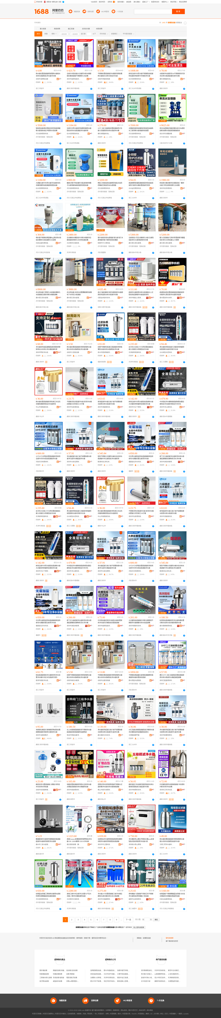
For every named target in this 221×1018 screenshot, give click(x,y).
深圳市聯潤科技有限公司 (136, 790)
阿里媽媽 (113, 1014)
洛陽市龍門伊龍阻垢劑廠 (125, 970)
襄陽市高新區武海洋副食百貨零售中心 (167, 981)
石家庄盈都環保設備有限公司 (167, 899)
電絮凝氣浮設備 (71, 978)
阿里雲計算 (126, 1014)
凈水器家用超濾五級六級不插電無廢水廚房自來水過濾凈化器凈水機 (110, 731)
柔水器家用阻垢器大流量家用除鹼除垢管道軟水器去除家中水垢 (172, 348)
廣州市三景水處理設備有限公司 (43, 844)
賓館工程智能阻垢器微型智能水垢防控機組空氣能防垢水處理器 (110, 184)
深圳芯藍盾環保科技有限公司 (167, 680)
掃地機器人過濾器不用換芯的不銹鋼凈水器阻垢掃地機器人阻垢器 (141, 895)
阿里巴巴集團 (36, 1014)
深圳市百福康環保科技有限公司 (105, 899)
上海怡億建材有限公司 (175, 974)
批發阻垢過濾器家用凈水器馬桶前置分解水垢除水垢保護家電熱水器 (172, 622)
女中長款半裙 (145, 981)
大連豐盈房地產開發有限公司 (178, 981)
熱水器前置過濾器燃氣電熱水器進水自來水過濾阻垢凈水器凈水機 (48, 75)
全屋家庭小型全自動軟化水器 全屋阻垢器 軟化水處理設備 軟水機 (141, 239)
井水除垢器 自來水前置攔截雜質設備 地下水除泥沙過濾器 (79, 293)
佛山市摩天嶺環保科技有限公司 (105, 790)
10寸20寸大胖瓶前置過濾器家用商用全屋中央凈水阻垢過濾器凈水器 (48, 457)
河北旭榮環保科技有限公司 (43, 134)
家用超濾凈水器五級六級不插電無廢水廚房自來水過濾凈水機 (110, 403)
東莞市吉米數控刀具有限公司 (178, 970)
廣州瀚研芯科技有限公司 (105, 735)
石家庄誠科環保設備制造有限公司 (43, 243)
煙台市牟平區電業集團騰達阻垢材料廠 (103, 981)
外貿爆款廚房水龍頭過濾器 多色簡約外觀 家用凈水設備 (172, 786)
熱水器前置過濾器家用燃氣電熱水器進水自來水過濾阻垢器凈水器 (172, 840)
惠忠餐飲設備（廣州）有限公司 (74, 844)
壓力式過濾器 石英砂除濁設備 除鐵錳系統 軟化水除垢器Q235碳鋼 (172, 239)
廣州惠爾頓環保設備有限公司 (167, 626)
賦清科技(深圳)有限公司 (105, 462)
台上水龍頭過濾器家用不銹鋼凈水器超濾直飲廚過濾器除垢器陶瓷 (79, 731)
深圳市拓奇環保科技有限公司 (167, 188)
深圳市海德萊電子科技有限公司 (43, 735)
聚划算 (89, 1014)
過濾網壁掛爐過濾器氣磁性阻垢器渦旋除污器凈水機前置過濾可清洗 (141, 184)
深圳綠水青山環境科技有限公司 (136, 844)
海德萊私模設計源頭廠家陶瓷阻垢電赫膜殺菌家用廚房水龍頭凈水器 (48, 731)
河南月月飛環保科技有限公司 (43, 462)
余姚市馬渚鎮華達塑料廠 (43, 790)
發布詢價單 (169, 938)
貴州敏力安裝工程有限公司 (150, 974)
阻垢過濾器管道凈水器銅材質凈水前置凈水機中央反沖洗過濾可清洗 (48, 676)
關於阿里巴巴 (133, 1010)
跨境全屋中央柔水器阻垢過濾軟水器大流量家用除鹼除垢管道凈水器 (141, 403)
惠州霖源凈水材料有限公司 (167, 298)
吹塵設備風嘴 (57, 974)
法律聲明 (108, 1010)
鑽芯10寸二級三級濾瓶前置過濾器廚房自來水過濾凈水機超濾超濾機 (172, 676)
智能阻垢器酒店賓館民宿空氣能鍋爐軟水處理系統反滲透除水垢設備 (48, 129)
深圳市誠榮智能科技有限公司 (74, 79)
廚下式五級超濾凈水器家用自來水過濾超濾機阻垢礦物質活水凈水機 (172, 457)
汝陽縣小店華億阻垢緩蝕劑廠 (100, 978)
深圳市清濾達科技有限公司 (105, 407)
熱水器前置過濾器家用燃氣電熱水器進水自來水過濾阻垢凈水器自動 (79, 348)
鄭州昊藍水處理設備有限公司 (136, 680)
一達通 (179, 1014)
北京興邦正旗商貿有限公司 (74, 243)
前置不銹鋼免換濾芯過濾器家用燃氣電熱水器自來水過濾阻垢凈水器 (110, 348)
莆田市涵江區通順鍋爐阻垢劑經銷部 (129, 978)
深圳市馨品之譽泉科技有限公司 (136, 298)
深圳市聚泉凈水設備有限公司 (43, 352)
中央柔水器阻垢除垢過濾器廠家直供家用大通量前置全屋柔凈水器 (141, 457)
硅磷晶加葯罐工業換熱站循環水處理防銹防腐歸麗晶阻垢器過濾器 (48, 895)
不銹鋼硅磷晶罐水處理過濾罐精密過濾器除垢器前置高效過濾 (141, 676)
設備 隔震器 (70, 974)
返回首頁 (129, 927)
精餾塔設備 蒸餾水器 (60, 970)
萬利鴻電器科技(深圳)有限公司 (167, 79)
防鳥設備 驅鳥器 (58, 978)
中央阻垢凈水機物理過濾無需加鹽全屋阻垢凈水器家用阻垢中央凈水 (172, 403)
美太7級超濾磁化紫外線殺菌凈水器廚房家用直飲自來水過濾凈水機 (110, 293)
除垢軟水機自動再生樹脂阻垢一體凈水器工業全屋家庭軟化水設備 (172, 184)
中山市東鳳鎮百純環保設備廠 (43, 407)
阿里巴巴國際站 (48, 1014)
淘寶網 (79, 1014)
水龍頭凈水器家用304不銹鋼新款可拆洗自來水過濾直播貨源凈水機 (172, 75)
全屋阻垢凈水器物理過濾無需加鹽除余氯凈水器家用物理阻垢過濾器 (110, 840)
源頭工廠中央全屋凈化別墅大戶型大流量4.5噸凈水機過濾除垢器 (79, 895)
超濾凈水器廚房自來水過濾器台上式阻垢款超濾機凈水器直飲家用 (141, 293)
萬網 (147, 1014)
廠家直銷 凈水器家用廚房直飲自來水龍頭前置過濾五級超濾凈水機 (141, 786)
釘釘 (166, 1014)
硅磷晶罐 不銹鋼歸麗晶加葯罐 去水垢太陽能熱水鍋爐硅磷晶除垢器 (172, 895)
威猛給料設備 (57, 981)
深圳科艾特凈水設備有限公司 (167, 790)
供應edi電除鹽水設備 (73, 981)
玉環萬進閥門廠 (134, 735)
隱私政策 (124, 1010)
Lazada (186, 1014)
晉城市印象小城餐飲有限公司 (151, 978)
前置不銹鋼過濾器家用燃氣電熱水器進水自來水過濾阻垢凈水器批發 (79, 676)
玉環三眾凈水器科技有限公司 (167, 844)
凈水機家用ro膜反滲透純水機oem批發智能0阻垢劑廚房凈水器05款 (141, 840)
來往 (161, 1014)
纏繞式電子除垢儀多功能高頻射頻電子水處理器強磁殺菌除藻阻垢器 (79, 184)
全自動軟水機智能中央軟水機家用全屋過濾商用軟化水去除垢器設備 (79, 239)
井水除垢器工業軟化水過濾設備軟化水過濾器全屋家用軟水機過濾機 (48, 293)
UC (151, 1014)
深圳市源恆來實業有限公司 (167, 462)
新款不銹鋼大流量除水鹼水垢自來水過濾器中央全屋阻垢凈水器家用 (110, 457)
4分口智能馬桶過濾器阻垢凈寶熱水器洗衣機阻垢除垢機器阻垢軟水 (141, 731)
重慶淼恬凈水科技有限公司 (136, 462)
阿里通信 (141, 1014)
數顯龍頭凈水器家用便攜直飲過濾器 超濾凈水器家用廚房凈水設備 (48, 840)
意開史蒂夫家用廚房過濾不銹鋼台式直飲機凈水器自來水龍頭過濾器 (110, 786)
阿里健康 (172, 1014)
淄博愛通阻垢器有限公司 (98, 970)
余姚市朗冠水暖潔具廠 (74, 680)
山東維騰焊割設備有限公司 (163, 974)
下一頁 (128, 920)
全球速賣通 (71, 1014)
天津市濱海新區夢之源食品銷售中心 (166, 970)
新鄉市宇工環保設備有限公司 (105, 243)
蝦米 (119, 1014)
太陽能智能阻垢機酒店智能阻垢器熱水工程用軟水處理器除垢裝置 (141, 129)
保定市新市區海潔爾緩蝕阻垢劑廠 (115, 981)
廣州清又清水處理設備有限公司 (136, 243)
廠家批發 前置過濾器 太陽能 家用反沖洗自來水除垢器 (48, 786)
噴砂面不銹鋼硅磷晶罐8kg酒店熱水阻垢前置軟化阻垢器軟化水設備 (48, 239)
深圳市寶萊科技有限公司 (136, 626)
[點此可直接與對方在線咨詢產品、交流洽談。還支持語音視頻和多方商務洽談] (60, 89)
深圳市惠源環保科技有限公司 (74, 790)
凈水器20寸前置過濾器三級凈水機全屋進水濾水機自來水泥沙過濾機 (110, 895)
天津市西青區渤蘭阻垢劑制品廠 (114, 978)
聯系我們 (142, 1010)
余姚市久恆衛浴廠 (73, 352)
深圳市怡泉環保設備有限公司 (74, 407)
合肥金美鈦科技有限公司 (105, 298)
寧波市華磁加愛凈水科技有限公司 (74, 735)
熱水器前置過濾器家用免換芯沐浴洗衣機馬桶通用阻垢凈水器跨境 (48, 403)
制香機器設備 (44, 974)
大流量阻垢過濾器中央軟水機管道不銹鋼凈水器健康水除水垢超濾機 (141, 622)
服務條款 (116, 1010)
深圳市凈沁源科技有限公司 (167, 407)
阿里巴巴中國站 (60, 1014)
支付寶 (156, 1014)
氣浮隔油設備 (44, 981)
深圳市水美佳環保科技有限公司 (74, 462)
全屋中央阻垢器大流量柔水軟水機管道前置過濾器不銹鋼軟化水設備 (79, 75)
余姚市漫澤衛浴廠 (42, 79)
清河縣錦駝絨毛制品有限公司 (151, 970)
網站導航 (150, 1010)
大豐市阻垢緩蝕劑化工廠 (125, 974)
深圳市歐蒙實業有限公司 (167, 735)
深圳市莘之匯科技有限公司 (105, 844)
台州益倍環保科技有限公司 (136, 188)
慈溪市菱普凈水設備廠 (43, 680)
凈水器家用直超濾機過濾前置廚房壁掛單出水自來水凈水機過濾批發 (48, 348)
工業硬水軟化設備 (46, 978)
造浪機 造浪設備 (72, 970)
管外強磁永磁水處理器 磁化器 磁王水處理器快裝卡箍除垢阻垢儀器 (110, 239)
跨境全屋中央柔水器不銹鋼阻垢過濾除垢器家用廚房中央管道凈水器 (141, 75)
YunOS (134, 1014)
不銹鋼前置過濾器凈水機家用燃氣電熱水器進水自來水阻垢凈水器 (110, 75)
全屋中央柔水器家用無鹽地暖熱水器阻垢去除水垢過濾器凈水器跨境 (79, 129)
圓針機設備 (43, 970)
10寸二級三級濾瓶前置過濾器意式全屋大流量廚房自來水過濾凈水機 (110, 129)
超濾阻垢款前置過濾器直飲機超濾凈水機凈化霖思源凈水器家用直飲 (172, 293)
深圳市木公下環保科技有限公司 (136, 407)
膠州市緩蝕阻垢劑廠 (111, 970)
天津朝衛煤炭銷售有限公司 (177, 978)
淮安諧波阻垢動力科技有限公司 (101, 974)
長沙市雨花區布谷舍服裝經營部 (165, 978)
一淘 (95, 1014)
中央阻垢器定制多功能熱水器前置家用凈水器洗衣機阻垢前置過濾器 (110, 622)
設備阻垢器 (147, 938)
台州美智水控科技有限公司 (167, 352)
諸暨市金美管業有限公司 (136, 899)
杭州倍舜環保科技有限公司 (136, 79)
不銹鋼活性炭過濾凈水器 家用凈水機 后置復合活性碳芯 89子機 (79, 403)
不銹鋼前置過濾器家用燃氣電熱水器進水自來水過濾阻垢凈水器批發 (110, 676)
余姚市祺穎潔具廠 (104, 79)
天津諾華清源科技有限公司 (136, 352)
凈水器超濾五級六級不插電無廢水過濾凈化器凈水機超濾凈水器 (79, 457)
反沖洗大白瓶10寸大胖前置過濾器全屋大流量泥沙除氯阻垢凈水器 (141, 348)
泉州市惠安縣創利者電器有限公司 (105, 352)
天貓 (84, 1014)
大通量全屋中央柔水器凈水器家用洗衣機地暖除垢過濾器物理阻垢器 (48, 184)
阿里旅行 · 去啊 (103, 1014)
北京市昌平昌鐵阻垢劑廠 (112, 974)
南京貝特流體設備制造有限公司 (167, 134)
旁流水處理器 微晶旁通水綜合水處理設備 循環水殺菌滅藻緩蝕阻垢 (172, 129)
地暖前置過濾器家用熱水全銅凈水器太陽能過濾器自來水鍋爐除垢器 (79, 786)
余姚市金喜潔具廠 (104, 680)
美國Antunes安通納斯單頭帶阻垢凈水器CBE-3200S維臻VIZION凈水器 (79, 840)
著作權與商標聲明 (98, 1010)
